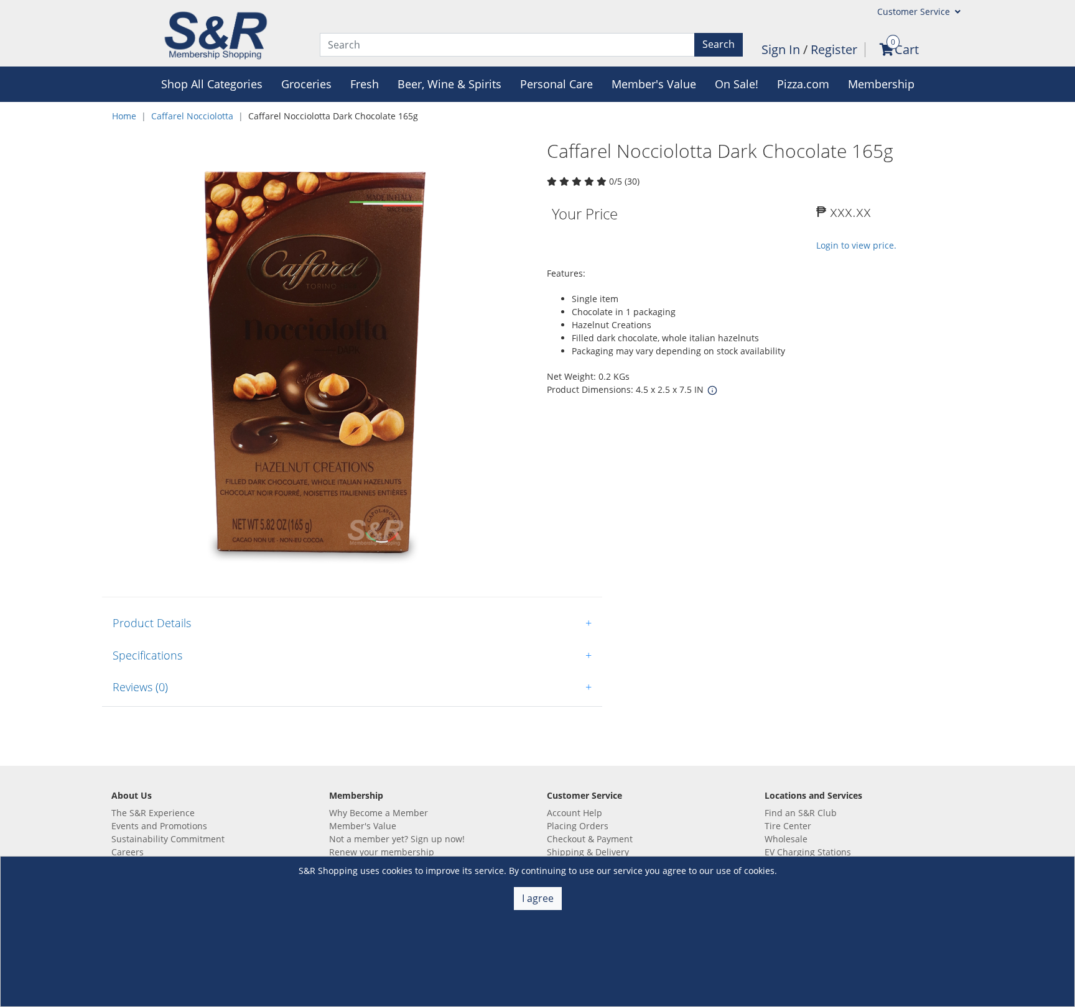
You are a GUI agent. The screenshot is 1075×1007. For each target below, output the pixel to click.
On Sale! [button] (736, 83)
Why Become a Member (378, 813)
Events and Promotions (159, 826)
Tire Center (788, 826)
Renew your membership (381, 852)
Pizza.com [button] (803, 83)
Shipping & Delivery (588, 852)
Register (834, 49)
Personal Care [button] (556, 83)
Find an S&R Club (801, 813)
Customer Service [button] (914, 11)
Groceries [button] (306, 83)
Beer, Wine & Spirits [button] (449, 83)
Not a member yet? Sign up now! (397, 839)
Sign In (782, 49)
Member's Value (362, 826)
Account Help (574, 813)
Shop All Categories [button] (212, 83)
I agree (538, 898)
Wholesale (786, 839)
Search (718, 44)
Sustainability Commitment (168, 839)
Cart (907, 49)
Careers (127, 852)
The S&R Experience (153, 813)
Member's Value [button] (654, 83)
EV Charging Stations (808, 852)
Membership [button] (881, 83)
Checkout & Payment (590, 839)
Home (124, 116)
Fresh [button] (364, 83)
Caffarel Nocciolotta (192, 116)
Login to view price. (856, 245)
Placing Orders (577, 826)
